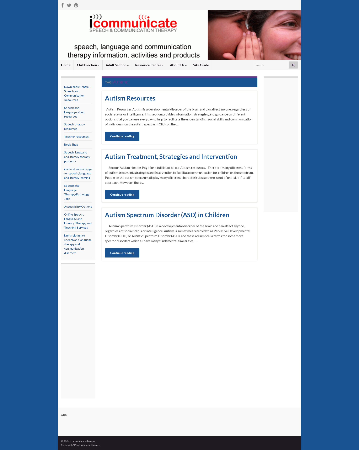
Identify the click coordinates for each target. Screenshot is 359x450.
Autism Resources (130, 98)
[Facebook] (62, 4)
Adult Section (116, 65)
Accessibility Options (78, 206)
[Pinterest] (76, 4)
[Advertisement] (80, 332)
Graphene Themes (89, 444)
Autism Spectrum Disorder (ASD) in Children (167, 214)
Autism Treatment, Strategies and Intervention (171, 156)
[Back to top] (349, 440)
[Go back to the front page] (179, 35)
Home (65, 65)
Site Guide (201, 65)
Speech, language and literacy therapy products (77, 157)
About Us (177, 65)
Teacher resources (76, 136)
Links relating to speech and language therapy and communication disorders (78, 244)
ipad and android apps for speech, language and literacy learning (78, 173)
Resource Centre (148, 65)
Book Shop (71, 144)
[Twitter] (69, 4)
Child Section (87, 65)
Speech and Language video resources (74, 112)
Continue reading (122, 136)
